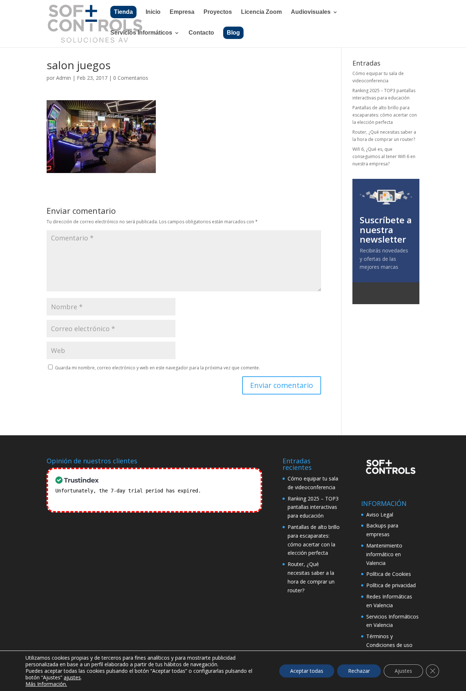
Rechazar (359, 670)
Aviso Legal (379, 514)
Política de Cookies (388, 573)
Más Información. (46, 683)
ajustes (72, 677)
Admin (63, 77)
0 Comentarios (130, 77)
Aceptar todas (306, 670)
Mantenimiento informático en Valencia (384, 554)
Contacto (201, 33)
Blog (233, 33)
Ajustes (403, 670)
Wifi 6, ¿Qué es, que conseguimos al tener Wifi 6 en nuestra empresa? (383, 156)
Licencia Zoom (261, 12)
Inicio (153, 12)
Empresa (182, 12)
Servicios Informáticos (141, 33)
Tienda (123, 12)
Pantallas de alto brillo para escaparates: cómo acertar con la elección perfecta (384, 115)
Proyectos (218, 12)
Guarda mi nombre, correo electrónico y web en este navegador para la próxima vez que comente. (157, 368)
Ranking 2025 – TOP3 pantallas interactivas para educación (313, 507)
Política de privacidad (391, 585)
